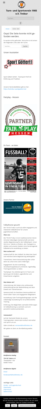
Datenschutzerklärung (27, 406)
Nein (14, 406)
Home (8, 29)
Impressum (7, 389)
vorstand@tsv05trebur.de (23, 325)
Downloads (7, 387)
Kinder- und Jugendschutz (12, 385)
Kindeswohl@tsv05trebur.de (13, 375)
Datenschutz (8, 391)
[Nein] (39, 403)
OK (8, 406)
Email (5, 372)
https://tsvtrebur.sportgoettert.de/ (15, 89)
